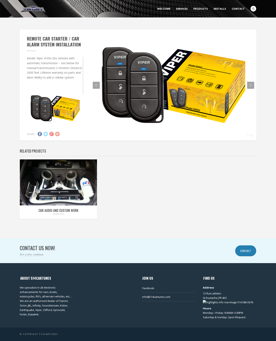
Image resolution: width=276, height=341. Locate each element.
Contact (238, 8)
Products (200, 8)
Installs (220, 8)
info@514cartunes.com (156, 297)
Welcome (163, 8)
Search (253, 9)
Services (182, 8)
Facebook (148, 288)
